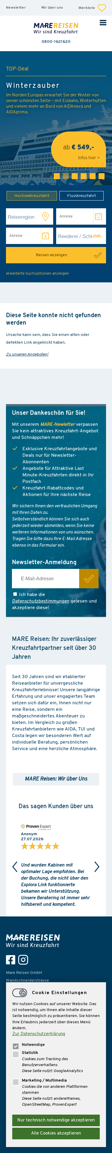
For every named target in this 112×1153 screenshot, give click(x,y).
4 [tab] (84, 176)
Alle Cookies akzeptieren (56, 1133)
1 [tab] (57, 176)
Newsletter (16, 8)
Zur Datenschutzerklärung (38, 1034)
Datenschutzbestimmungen (40, 601)
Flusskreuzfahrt (81, 196)
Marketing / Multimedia (44, 1080)
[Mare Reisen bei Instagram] (24, 960)
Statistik (30, 1053)
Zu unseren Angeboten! (27, 354)
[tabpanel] (56, 118)
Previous (15, 867)
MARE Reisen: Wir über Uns (56, 779)
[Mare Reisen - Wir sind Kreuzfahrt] (34, 940)
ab (78, 149)
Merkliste (87, 8)
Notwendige (33, 1045)
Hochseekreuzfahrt (31, 196)
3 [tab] (75, 176)
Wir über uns (52, 8)
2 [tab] (66, 176)
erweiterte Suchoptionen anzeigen (37, 273)
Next (97, 867)
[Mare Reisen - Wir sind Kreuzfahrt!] (56, 29)
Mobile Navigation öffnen (103, 22)
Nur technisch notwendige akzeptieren (56, 1120)
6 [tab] (102, 176)
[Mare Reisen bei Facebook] (12, 960)
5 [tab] (93, 176)
